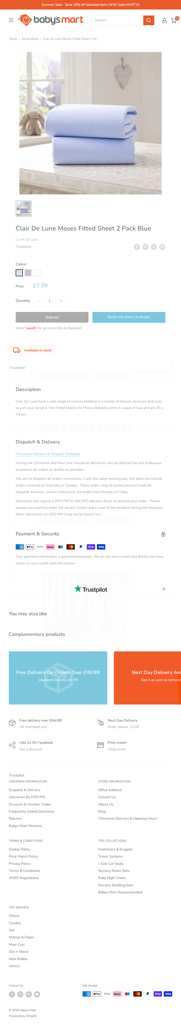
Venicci (14, 966)
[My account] (164, 20)
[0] (173, 20)
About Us (105, 804)
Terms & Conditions (24, 870)
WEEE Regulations (24, 877)
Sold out (52, 317)
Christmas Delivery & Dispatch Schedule (48, 453)
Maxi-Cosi (17, 944)
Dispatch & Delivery (24, 790)
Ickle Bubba (18, 958)
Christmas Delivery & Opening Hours (127, 818)
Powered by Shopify (23, 1016)
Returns (15, 818)
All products (30, 39)
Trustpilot (23, 246)
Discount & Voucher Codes (30, 804)
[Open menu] (11, 20)
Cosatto (15, 923)
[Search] (148, 20)
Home (13, 39)
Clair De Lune (27, 240)
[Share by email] (162, 247)
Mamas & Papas (21, 937)
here (97, 514)
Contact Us (107, 797)
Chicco (14, 915)
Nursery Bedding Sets (115, 885)
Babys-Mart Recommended (120, 892)
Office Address (110, 790)
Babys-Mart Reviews (25, 825)
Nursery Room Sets (114, 870)
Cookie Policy (19, 849)
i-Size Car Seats (111, 863)
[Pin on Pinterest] (145, 247)
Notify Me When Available (129, 317)
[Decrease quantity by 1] (38, 301)
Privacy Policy (19, 863)
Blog (102, 811)
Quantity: (23, 300)
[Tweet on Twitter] (154, 247)
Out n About (18, 951)
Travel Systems (110, 856)
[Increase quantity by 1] (61, 301)
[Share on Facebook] (137, 247)
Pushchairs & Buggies (115, 849)
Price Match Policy (23, 856)
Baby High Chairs (112, 877)
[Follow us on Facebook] (12, 994)
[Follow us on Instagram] (20, 994)
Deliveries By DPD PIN (27, 797)
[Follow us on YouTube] (37, 994)
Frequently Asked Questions (32, 811)
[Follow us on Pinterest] (29, 994)
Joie (12, 930)
